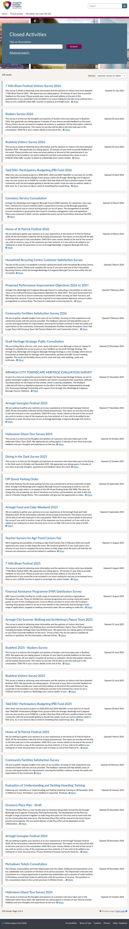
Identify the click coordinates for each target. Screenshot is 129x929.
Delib (24, 923)
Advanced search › (19, 52)
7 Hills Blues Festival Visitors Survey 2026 (33, 86)
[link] (107, 911)
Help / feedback (120, 923)
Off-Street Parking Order (21, 479)
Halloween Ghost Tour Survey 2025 (29, 434)
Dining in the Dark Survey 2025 (26, 456)
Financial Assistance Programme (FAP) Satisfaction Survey (43, 591)
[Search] (124, 6)
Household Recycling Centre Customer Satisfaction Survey (44, 260)
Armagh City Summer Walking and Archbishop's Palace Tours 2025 (49, 619)
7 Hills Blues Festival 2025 (23, 563)
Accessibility (71, 923)
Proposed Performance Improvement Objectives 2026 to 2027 (47, 285)
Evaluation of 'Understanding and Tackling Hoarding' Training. (45, 785)
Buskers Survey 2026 (19, 114)
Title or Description (20, 41)
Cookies (97, 923)
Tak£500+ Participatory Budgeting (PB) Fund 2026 (38, 170)
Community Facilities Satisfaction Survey (32, 760)
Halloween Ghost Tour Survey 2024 (29, 892)
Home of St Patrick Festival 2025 (27, 732)
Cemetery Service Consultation (26, 198)
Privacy (107, 923)
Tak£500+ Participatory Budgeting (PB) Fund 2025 (38, 704)
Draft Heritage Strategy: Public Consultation (34, 341)
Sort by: (91, 75)
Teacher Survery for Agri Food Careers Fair (33, 538)
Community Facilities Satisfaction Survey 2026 (36, 313)
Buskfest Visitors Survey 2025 (25, 675)
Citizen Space (11, 923)
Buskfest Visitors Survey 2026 (25, 142)
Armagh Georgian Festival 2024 (26, 836)
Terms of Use (85, 923)
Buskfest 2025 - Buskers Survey (26, 647)
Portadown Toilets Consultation (26, 864)
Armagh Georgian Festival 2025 (26, 403)
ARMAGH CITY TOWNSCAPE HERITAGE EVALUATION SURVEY (48, 372)
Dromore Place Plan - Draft (23, 805)
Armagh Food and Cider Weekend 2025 (31, 507)
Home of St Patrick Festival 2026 (27, 229)
